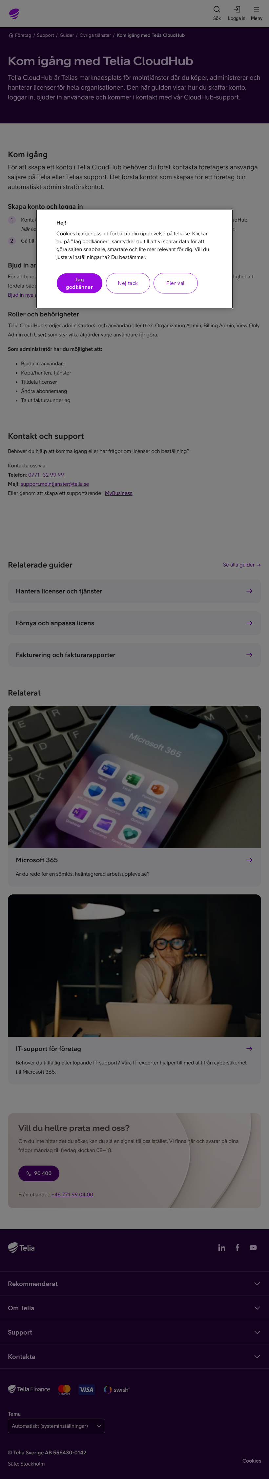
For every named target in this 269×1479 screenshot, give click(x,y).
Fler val (175, 283)
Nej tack (128, 283)
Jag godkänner (79, 283)
